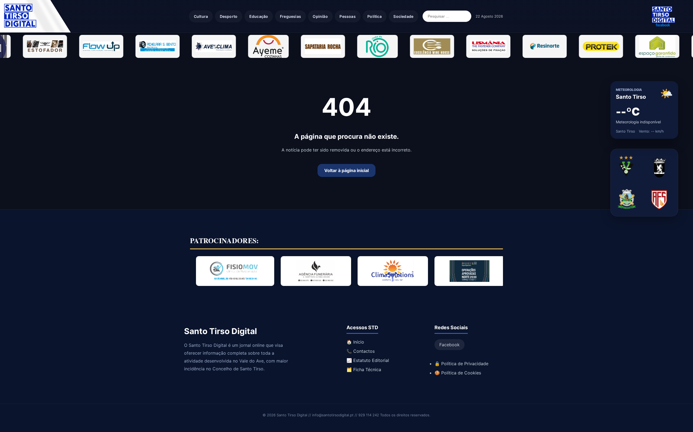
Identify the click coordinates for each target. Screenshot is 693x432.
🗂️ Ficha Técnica (363, 369)
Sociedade (403, 16)
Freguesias (290, 16)
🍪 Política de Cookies (457, 372)
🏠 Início (355, 342)
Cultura (201, 16)
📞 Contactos (360, 351)
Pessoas (347, 16)
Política (374, 16)
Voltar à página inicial (346, 170)
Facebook (449, 344)
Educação (258, 16)
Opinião (320, 16)
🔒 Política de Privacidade (461, 363)
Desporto (229, 16)
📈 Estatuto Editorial (367, 360)
